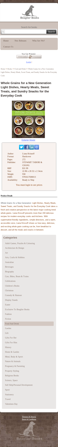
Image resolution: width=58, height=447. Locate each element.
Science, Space (11, 380)
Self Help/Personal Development (19, 385)
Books (9, 69)
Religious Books (12, 375)
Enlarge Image (28, 140)
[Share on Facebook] (26, 147)
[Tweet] (21, 147)
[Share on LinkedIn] (31, 147)
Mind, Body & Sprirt (14, 357)
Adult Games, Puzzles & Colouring (20, 243)
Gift (6, 333)
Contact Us (8, 47)
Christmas (9, 290)
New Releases (20, 41)
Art (6, 253)
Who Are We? (38, 41)
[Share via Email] (36, 147)
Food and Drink (20, 69)
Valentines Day (11, 404)
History (8, 347)
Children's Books (12, 286)
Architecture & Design (14, 248)
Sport (7, 390)
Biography (9, 272)
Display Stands (11, 300)
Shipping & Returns (29, 417)
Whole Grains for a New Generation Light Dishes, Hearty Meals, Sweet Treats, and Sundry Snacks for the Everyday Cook (29, 72)
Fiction (8, 319)
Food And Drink (12, 324)
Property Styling (12, 371)
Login (28, 62)
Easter (7, 305)
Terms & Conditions (29, 419)
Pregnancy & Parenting (15, 366)
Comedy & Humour (13, 295)
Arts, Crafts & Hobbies (15, 257)
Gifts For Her (11, 338)
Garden (8, 328)
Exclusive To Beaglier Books (17, 309)
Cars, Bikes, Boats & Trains (17, 276)
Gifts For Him (11, 342)
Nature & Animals (12, 361)
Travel (8, 399)
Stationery (9, 394)
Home (6, 41)
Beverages (9, 267)
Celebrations (10, 281)
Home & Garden (12, 352)
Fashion (8, 314)
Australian (9, 262)
